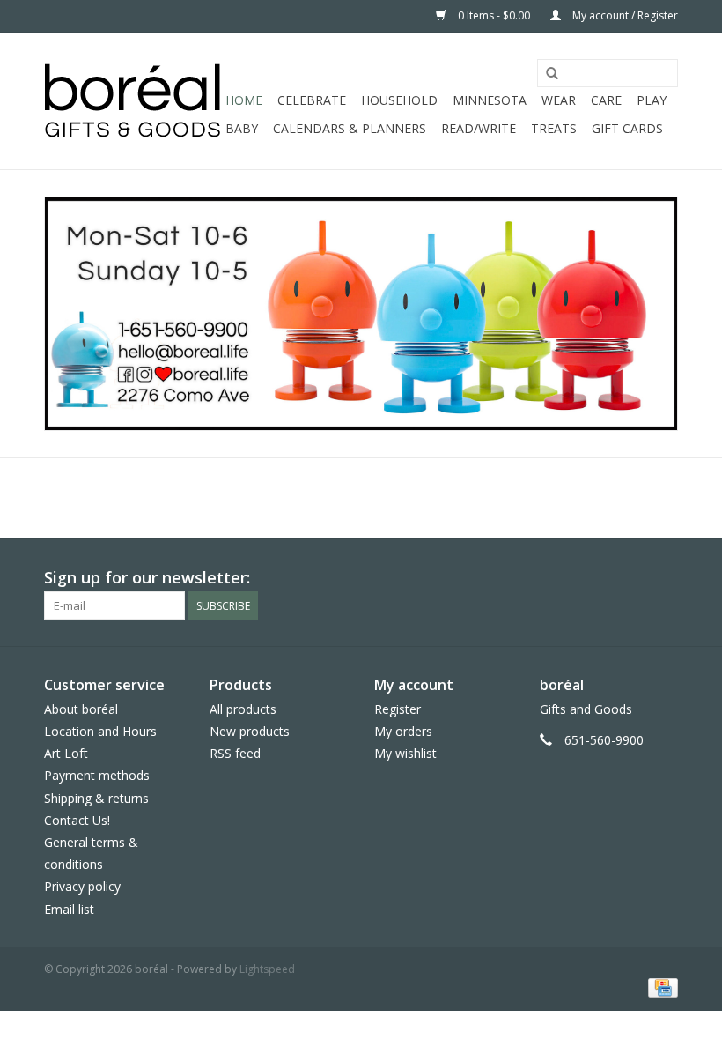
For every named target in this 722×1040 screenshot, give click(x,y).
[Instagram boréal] (664, 578)
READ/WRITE (478, 128)
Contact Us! (77, 820)
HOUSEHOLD (399, 100)
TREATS (554, 128)
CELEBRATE (311, 100)
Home (243, 100)
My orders (403, 731)
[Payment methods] (660, 987)
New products (250, 731)
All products (243, 709)
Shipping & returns (96, 798)
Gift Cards (627, 128)
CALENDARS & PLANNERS (349, 128)
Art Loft (66, 753)
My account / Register (624, 15)
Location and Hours (100, 731)
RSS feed (235, 753)
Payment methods (97, 775)
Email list (69, 909)
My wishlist (405, 753)
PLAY (652, 100)
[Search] (552, 74)
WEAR (559, 100)
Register (397, 709)
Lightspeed (267, 969)
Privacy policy (82, 886)
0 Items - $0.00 (494, 15)
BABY (241, 128)
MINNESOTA (490, 100)
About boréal (81, 709)
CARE (606, 100)
